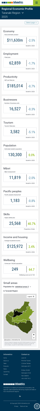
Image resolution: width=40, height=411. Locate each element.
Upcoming (6, 371)
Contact (5, 374)
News (5, 369)
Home (5, 358)
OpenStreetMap (20, 344)
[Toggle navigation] (36, 2)
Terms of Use (24, 406)
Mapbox (7, 340)
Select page (30, 23)
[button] (33, 334)
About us (6, 360)
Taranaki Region (11, 12)
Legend (30, 296)
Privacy (16, 406)
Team (5, 363)
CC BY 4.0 (12, 343)
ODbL (30, 344)
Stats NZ (33, 342)
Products (6, 366)
